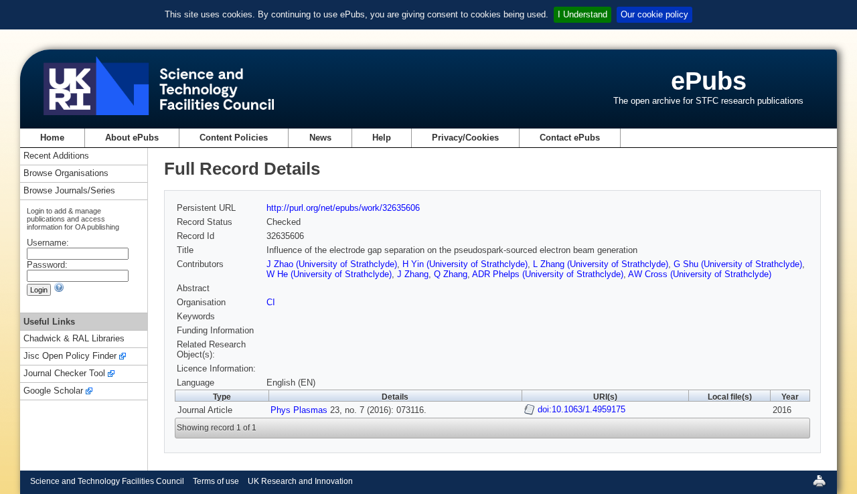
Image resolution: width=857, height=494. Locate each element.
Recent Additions (56, 156)
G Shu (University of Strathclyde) (738, 264)
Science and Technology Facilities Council (107, 481)
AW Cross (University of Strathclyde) (699, 274)
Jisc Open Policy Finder (69, 356)
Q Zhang (450, 274)
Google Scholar (53, 391)
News (320, 138)
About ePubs (132, 138)
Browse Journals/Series (69, 191)
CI (270, 302)
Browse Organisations (65, 174)
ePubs (709, 80)
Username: (48, 243)
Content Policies (234, 138)
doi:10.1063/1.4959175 (581, 409)
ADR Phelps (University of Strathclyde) (547, 274)
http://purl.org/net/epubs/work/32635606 (343, 208)
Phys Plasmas (298, 410)
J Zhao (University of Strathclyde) (331, 264)
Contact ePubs (570, 138)
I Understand (582, 14)
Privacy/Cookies (465, 138)
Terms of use (216, 481)
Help (381, 138)
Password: (47, 265)
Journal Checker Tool (64, 374)
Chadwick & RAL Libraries (74, 339)
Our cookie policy (654, 14)
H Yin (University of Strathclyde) (465, 264)
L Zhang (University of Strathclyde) (600, 264)
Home (52, 138)
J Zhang (412, 274)
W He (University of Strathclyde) (329, 274)
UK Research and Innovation (300, 481)
